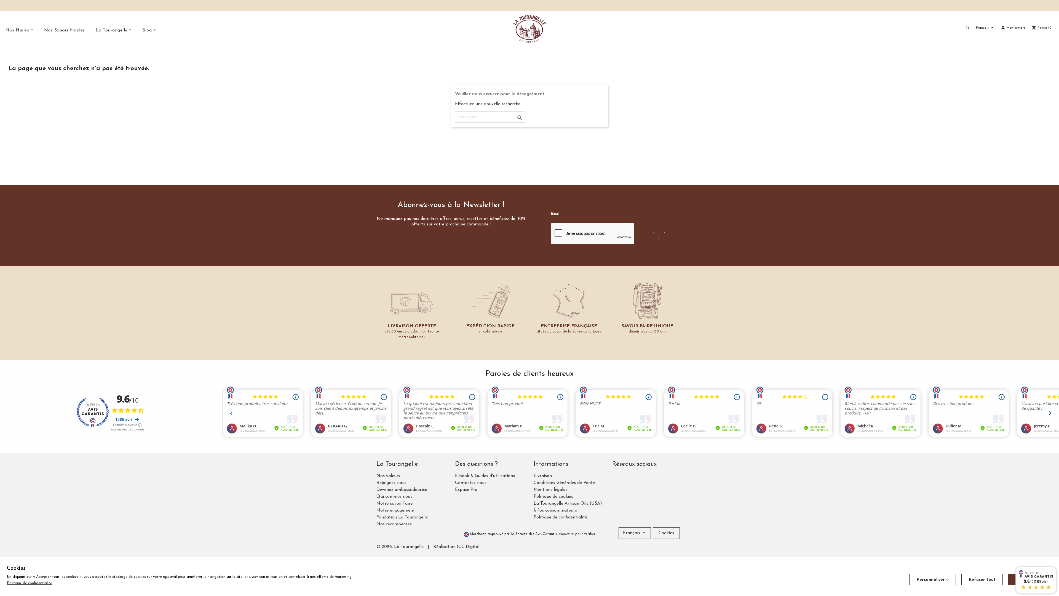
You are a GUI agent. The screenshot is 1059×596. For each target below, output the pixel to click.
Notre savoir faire (394, 503)
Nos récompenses (394, 524)
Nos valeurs (388, 476)
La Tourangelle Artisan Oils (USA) (568, 503)
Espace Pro (466, 490)
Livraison (543, 476)
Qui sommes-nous (394, 496)
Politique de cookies (553, 496)
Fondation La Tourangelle (402, 517)
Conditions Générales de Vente (564, 483)
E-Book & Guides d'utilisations (485, 476)
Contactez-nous (470, 483)
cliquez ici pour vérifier (577, 534)
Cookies (666, 533)
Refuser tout (982, 580)
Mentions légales (550, 490)
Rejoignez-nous (391, 483)
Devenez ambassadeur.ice (401, 490)
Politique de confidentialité (560, 517)
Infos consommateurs (555, 510)
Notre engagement (395, 510)
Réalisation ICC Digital (456, 547)
